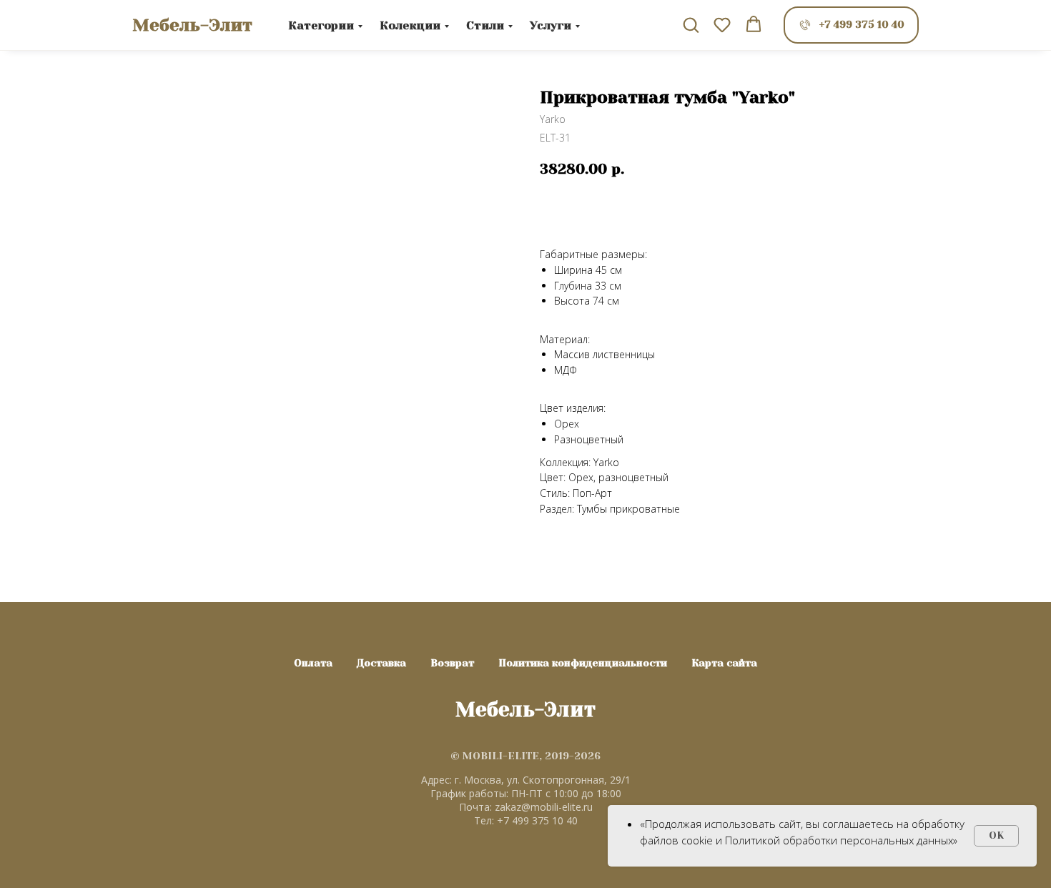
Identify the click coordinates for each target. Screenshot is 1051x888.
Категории (321, 25)
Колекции (410, 25)
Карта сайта (724, 663)
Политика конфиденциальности (582, 663)
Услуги (550, 25)
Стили (485, 25)
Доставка (381, 663)
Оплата (313, 663)
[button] (690, 24)
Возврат (452, 663)
